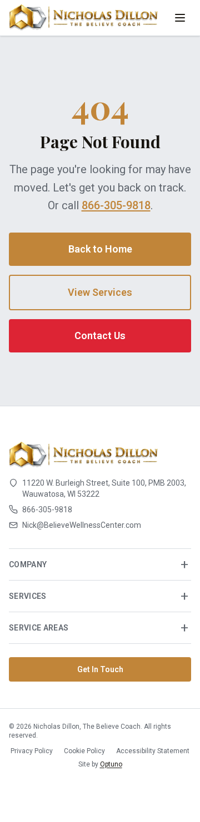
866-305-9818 (116, 205)
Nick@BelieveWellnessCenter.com (81, 525)
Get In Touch (100, 669)
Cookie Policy (84, 751)
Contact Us (100, 335)
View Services (100, 292)
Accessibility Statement (152, 751)
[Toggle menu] (180, 18)
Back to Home (100, 249)
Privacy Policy (32, 751)
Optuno (111, 764)
